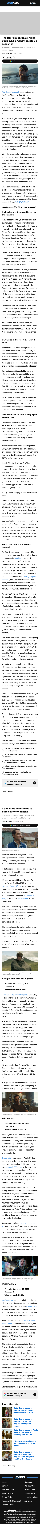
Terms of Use (30, 1493)
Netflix (10, 791)
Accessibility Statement (11, 1501)
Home (4, 791)
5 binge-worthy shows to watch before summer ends (20, 767)
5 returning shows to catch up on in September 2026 (18, 749)
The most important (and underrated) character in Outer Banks (19, 761)
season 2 (10, 92)
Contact (5, 1486)
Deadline (17, 558)
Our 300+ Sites (30, 1486)
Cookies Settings (8, 1505)
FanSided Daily (8, 1490)
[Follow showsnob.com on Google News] (34, 782)
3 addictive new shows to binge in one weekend (20, 755)
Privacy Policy (7, 1493)
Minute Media (12, 1510)
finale (11, 886)
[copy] (14, 57)
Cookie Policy (7, 1497)
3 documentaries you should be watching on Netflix (17, 773)
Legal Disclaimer (31, 1497)
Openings (28, 1482)
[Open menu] (3, 3)
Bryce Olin (8, 53)
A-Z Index (28, 1501)
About (4, 1482)
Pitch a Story (30, 1490)
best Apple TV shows (13, 1167)
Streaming (11, 1466)
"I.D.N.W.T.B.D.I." (22, 202)
